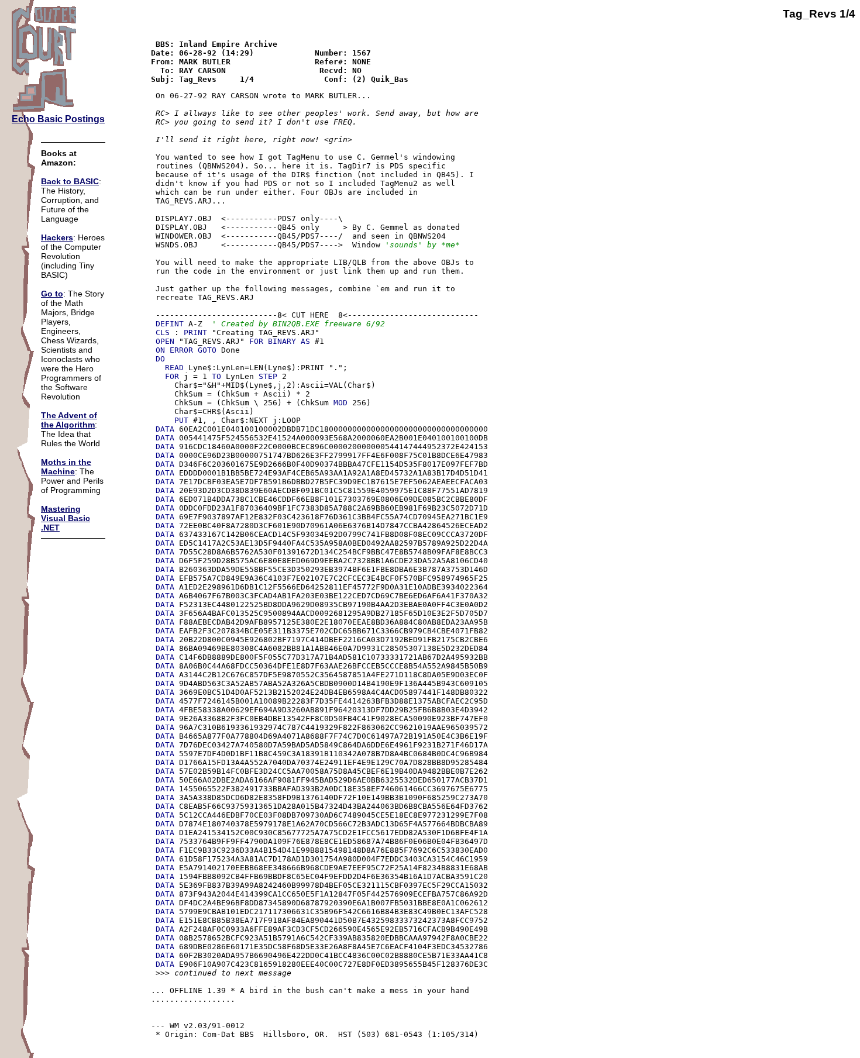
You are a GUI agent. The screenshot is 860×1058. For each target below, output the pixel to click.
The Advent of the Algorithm (69, 420)
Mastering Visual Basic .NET (65, 518)
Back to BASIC (70, 181)
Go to (52, 293)
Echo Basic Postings (58, 119)
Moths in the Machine (66, 466)
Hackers (57, 237)
